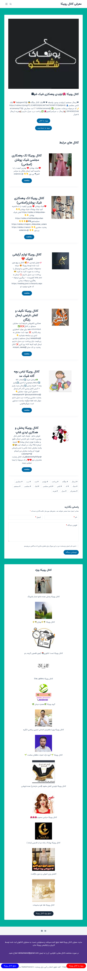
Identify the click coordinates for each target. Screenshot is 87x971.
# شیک (75, 486)
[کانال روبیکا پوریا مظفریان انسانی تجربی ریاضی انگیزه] (43, 717)
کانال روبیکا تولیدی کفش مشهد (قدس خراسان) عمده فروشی (43, 786)
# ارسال (74, 481)
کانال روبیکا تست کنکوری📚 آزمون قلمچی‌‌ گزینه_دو (43, 653)
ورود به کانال (43, 120)
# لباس (59, 486)
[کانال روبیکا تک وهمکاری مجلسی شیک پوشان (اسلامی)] (60, 164)
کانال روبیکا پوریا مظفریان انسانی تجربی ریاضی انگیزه (43, 729)
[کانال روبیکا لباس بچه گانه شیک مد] (60, 380)
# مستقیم (17, 486)
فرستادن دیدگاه (71, 552)
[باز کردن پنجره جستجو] (10, 4)
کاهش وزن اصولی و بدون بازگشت (43, 874)
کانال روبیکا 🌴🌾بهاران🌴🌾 (43, 622)
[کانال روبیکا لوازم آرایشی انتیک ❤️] (60, 261)
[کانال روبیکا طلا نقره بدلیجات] (43, 890)
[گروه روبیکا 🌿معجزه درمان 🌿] (43, 692)
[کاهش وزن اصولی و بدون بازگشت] (43, 859)
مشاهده (26, 181)
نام (75, 517)
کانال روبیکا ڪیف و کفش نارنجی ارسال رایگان (26, 315)
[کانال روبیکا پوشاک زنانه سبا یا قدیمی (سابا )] (43, 831)
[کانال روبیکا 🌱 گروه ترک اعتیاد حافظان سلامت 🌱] (43, 743)
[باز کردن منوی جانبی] (6, 4)
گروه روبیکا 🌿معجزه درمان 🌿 (43, 704)
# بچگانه (65, 481)
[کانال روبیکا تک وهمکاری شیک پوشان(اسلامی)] (62, 207)
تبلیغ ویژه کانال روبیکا (43, 913)
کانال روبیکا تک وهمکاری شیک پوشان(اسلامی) (29, 200)
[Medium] (45, 931)
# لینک (37, 486)
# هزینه (55, 491)
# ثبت (37, 481)
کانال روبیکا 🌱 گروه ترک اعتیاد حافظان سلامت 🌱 (43, 755)
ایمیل (38, 517)
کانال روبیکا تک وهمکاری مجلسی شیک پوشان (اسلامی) (27, 160)
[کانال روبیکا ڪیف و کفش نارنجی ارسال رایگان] (60, 317)
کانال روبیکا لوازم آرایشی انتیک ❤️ (26, 256)
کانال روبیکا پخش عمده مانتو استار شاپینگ (44, 596)
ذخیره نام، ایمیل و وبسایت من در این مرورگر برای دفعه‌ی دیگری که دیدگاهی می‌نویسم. (50, 546)
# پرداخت (55, 481)
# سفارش (19, 481)
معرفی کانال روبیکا (71, 4)
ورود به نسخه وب (43, 128)
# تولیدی (45, 481)
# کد (67, 486)
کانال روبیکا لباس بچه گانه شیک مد (27, 373)
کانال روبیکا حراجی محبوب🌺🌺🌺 (43, 817)
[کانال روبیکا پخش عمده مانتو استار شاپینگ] (43, 584)
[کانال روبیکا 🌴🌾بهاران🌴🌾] (43, 610)
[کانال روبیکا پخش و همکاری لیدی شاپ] (60, 434)
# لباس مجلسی (48, 486)
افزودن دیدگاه (71, 525)
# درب (28, 481)
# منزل (64, 491)
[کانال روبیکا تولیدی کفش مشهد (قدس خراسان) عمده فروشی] (43, 771)
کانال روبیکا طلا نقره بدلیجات (43, 905)
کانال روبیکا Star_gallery (43, 678)
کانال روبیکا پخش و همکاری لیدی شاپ (27, 430)
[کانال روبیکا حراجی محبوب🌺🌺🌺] (43, 802)
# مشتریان (73, 491)
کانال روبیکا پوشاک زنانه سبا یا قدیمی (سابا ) (43, 842)
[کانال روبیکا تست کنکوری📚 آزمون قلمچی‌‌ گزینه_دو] (43, 638)
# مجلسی (27, 486)
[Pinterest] (42, 931)
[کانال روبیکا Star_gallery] (43, 666)
